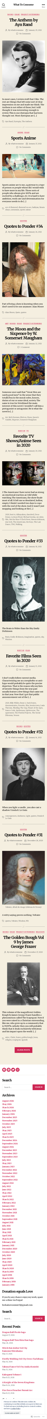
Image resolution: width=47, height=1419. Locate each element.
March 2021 (7, 1239)
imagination (29, 637)
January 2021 (8, 1245)
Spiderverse (30, 710)
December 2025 (9, 1117)
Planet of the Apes (35, 708)
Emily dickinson (16, 637)
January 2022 (8, 1206)
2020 (7, 514)
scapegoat (16, 1040)
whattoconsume (17, 30)
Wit (27, 921)
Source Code (10, 710)
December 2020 (9, 1248)
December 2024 (9, 1140)
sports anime (25, 210)
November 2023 (9, 1153)
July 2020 (6, 1255)
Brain (7, 637)
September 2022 (10, 1179)
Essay (17, 14)
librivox (23, 417)
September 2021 (9, 1219)
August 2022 (8, 1183)
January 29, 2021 (35, 30)
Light (28, 816)
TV (27, 431)
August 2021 (7, 1222)
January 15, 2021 (35, 666)
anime (20, 132)
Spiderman (20, 710)
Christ (12, 1037)
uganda (25, 1040)
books (10, 14)
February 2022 (9, 1202)
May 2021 (6, 1232)
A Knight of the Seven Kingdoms (18, 1382)
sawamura (15, 210)
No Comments (25, 34)
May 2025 (7, 1130)
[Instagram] (18, 1070)
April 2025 (7, 1133)
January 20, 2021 (35, 451)
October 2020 (8, 1252)
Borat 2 (23, 703)
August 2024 (8, 1147)
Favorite (21, 705)
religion (40, 932)
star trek (8, 522)
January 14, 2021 (35, 737)
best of (21, 431)
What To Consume (23, 5)
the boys (29, 522)
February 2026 (9, 1110)
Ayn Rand (9, 121)
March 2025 (8, 1137)
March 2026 (8, 1107)
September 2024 (10, 1143)
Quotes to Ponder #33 (23, 541)
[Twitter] (13, 1070)
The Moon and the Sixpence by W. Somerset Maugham (23, 333)
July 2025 (6, 1127)
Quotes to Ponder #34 (23, 226)
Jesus (35, 1037)
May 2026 (7, 1104)
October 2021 (8, 1216)
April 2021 (7, 1235)
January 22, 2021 (35, 344)
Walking (19, 524)
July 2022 (6, 1186)
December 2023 (9, 1150)
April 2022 (7, 1196)
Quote (17, 312)
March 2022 (8, 1199)
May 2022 (6, 1193)
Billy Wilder (14, 703)
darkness (21, 816)
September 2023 (10, 1156)
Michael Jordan (29, 517)
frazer (18, 1037)
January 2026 (8, 1114)
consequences (11, 816)
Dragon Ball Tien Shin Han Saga (17, 1340)
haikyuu (35, 207)
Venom (16, 715)
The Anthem (27, 121)
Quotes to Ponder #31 (23, 835)
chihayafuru (21, 514)
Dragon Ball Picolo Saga (13, 1332)
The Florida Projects (23, 713)
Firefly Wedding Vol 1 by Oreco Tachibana (22, 1359)
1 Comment (25, 347)
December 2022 (9, 1170)
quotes (23, 221)
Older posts (23, 1050)
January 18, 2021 (35, 547)
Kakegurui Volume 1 (11, 1374)
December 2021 (9, 1209)
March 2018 (8, 1278)
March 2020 (8, 1268)
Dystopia (17, 121)
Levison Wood (16, 517)
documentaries (11, 705)
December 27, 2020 (35, 952)
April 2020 (7, 1265)
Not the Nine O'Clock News (19, 519)
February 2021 (9, 1242)
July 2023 (6, 1160)
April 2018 (7, 1275)
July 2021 (6, 1225)
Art (7, 324)
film (27, 650)
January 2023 (8, 1166)
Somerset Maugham (28, 420)
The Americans (19, 522)
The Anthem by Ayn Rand (23, 22)
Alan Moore (10, 312)
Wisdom (8, 639)
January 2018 (8, 1285)
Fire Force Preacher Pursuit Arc (17, 1390)
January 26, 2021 (35, 232)
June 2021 (6, 1229)
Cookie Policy (15, 1409)
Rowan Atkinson (37, 519)
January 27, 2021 (35, 144)
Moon (29, 417)
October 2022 (8, 1176)
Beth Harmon (14, 417)
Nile (6, 519)
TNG (13, 524)
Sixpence (15, 420)
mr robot (39, 517)
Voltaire (14, 921)
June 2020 (6, 1258)
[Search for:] (16, 1087)
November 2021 (9, 1212)
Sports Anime (23, 138)
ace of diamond (11, 207)
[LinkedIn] (9, 1070)
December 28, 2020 (35, 841)
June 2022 (6, 1189)
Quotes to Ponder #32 (23, 731)
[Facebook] (4, 1070)
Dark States (31, 703)
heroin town (34, 705)
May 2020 (7, 1262)
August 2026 (8, 1101)
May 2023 (6, 1163)
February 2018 (9, 1281)
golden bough (27, 1037)
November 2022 (9, 1173)
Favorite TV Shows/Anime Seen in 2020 (23, 441)
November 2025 (9, 1120)
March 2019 (8, 1271)
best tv (12, 514)
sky (42, 637)
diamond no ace (24, 207)
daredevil (30, 514)
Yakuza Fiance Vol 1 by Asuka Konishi (20, 1366)
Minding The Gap (20, 708)
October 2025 (8, 1124)
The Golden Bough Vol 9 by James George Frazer (23, 942)
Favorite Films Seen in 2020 (23, 658)
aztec (7, 1037)
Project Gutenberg (30, 14)
